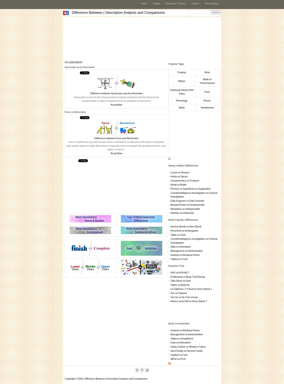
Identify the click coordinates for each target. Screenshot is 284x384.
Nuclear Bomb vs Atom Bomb (186, 226)
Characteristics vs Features (185, 180)
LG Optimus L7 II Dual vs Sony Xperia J (191, 289)
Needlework (207, 107)
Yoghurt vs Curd (179, 259)
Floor (207, 92)
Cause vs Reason (180, 172)
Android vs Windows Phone (185, 255)
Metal (182, 107)
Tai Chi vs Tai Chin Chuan (184, 297)
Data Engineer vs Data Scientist (187, 201)
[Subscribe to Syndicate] (169, 364)
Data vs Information (181, 246)
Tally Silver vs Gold (181, 281)
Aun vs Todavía (179, 293)
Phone (207, 100)
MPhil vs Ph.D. (178, 359)
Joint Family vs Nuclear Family (187, 351)
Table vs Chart (178, 235)
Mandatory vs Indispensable (185, 209)
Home (144, 3)
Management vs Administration (187, 251)
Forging (182, 72)
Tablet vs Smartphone (182, 338)
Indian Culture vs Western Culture (188, 346)
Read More (116, 105)
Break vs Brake (179, 184)
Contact (195, 3)
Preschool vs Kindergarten (184, 230)
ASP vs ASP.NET (180, 272)
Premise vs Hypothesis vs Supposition (191, 189)
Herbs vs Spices (179, 176)
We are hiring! (211, 3)
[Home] (66, 13)
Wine (207, 72)
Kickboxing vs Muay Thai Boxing (188, 277)
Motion (181, 81)
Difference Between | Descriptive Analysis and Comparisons (118, 13)
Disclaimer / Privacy (175, 3)
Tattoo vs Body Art (180, 285)
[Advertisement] (142, 37)
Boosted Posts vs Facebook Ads (187, 205)
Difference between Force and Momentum (116, 138)
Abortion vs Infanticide (182, 213)
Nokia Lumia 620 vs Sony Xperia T (189, 301)
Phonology (181, 100)
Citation (156, 3)
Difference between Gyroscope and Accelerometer (116, 93)
